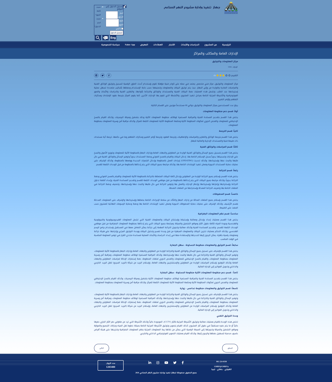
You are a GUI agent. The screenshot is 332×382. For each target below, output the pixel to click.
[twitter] (175, 363)
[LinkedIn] (96, 75)
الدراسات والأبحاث (190, 45)
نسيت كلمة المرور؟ (98, 11)
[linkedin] (149, 363)
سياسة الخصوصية (110, 45)
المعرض (144, 45)
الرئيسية (226, 45)
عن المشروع (211, 45)
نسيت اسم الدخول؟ (98, 22)
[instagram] (157, 363)
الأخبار (172, 45)
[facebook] (183, 363)
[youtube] (166, 363)
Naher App (130, 45)
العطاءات (158, 45)
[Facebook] (109, 75)
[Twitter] (102, 75)
